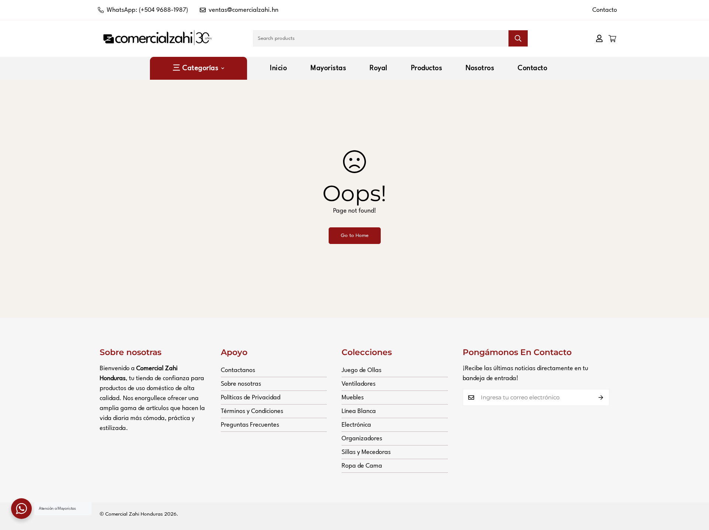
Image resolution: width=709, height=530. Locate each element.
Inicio (278, 68)
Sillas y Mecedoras (366, 452)
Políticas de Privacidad (250, 398)
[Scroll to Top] (694, 489)
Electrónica (356, 425)
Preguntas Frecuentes (250, 425)
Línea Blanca (359, 411)
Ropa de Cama (362, 466)
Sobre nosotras (241, 384)
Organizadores (362, 439)
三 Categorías (195, 68)
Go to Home (355, 235)
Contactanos (238, 370)
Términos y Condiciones (252, 411)
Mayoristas (328, 68)
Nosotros (480, 68)
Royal (378, 68)
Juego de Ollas (361, 370)
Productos (426, 68)
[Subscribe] (601, 397)
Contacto (604, 10)
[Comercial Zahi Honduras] (158, 38)
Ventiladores (359, 384)
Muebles (353, 398)
